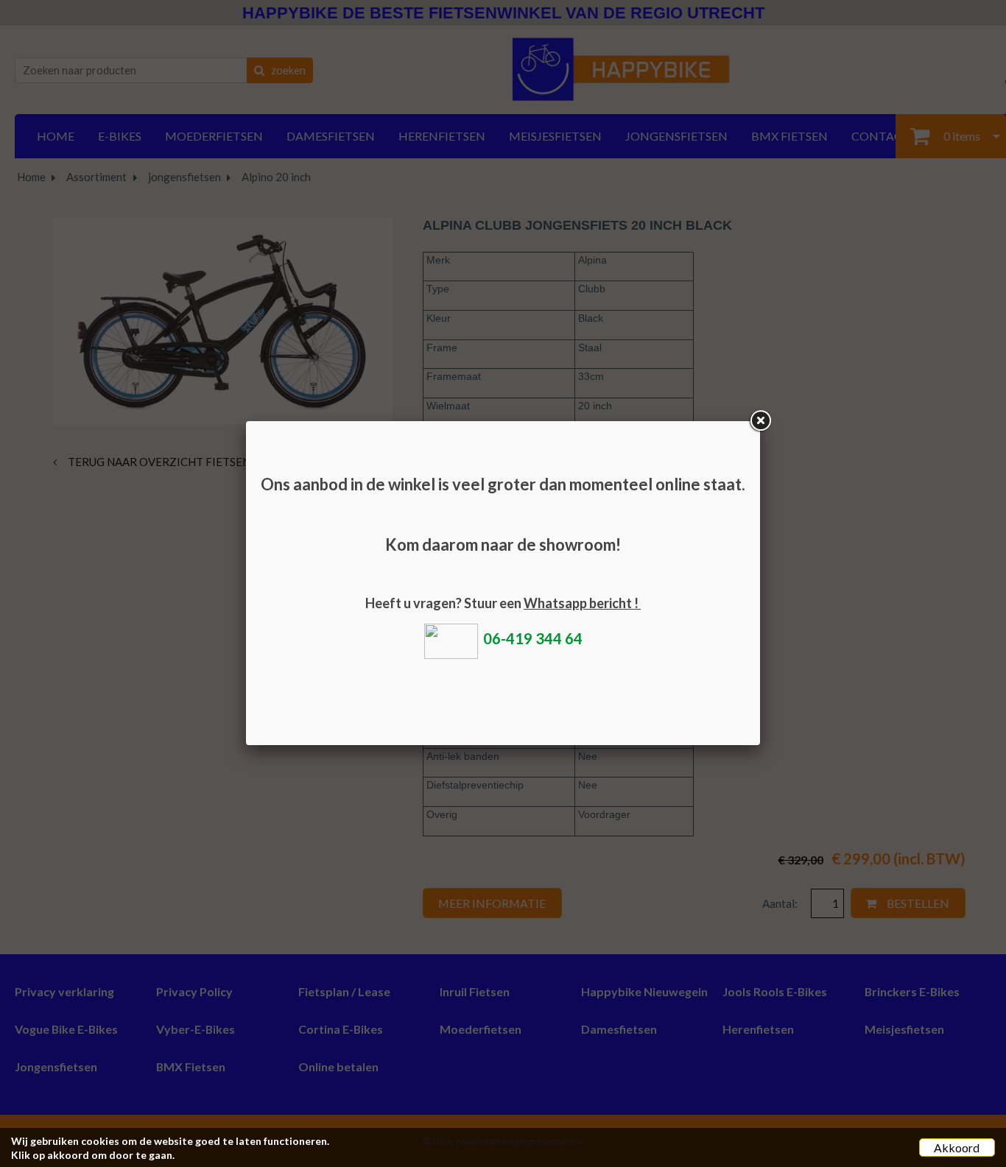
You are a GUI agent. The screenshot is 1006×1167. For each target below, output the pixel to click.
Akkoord (956, 1147)
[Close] (760, 421)
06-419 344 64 (533, 638)
